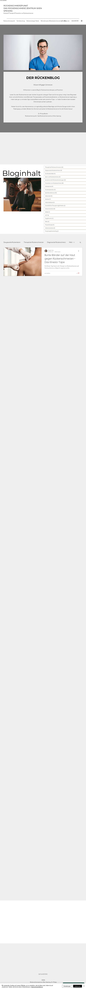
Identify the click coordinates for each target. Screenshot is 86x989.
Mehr (71, 242)
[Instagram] (81, 21)
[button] (80, 242)
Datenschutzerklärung (37, 987)
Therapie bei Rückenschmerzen (34, 242)
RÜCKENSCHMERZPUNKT (16, 6)
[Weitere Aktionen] (79, 251)
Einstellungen (67, 986)
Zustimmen (78, 986)
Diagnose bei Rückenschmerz (56, 242)
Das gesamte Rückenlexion (12, 242)
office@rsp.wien (65, 21)
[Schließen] (84, 986)
